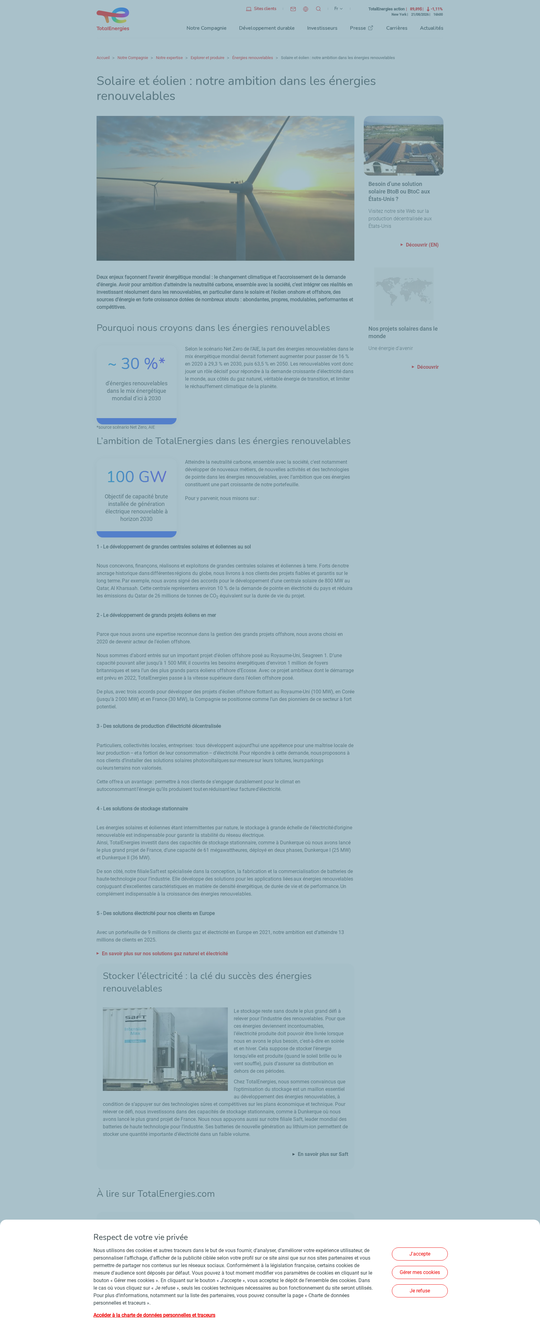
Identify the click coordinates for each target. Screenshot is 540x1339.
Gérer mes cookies (420, 1272)
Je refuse (420, 1291)
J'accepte (419, 1254)
